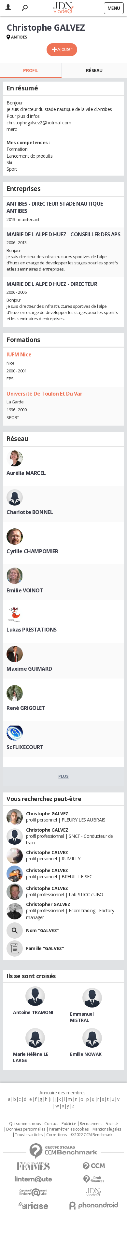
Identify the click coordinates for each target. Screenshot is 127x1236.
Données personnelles (25, 1129)
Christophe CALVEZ (47, 852)
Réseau (94, 70)
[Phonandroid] (94, 1205)
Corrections (56, 1135)
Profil (30, 70)
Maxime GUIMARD (29, 668)
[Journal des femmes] (33, 1166)
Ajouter (64, 49)
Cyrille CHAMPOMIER (32, 551)
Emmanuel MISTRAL (82, 1017)
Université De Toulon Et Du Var (44, 393)
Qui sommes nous (25, 1123)
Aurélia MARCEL (26, 473)
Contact (51, 1123)
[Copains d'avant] (33, 1192)
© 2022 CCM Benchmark (91, 1135)
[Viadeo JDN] (94, 1192)
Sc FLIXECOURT (25, 747)
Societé (112, 1123)
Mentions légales (106, 1129)
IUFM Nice (19, 354)
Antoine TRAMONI (33, 1012)
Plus (63, 776)
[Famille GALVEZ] (15, 948)
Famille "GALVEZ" (45, 948)
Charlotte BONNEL (30, 512)
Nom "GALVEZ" (42, 930)
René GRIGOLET (26, 708)
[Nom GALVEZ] (15, 930)
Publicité (69, 1123)
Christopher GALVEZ (48, 904)
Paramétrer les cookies (69, 1129)
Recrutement (91, 1123)
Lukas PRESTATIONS (32, 629)
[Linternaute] (33, 1179)
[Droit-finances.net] (94, 1179)
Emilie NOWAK (86, 1054)
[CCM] (94, 1166)
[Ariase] (33, 1205)
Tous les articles (28, 1135)
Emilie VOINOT (25, 590)
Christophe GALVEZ (47, 813)
